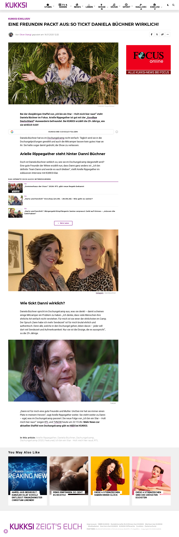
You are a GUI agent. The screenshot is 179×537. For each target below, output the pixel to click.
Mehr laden (64, 223)
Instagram (99, 293)
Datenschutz (150, 526)
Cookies (139, 526)
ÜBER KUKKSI (103, 524)
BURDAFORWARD (103, 529)
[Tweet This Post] (157, 34)
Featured (50, 440)
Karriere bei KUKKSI (109, 526)
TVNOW (57, 422)
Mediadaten (93, 526)
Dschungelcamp (55, 138)
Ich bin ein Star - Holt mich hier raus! (74, 440)
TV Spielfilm (135, 529)
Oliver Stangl (25, 34)
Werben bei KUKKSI (153, 524)
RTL (46, 422)
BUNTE (127, 529)
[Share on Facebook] (151, 34)
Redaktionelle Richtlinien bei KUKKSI (127, 524)
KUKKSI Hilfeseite (127, 526)
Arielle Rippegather (46, 438)
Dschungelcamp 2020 (32, 440)
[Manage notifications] (6, 531)
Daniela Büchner (66, 438)
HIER (72, 425)
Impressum (92, 524)
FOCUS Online (117, 529)
